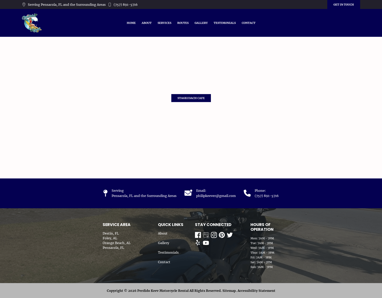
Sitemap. (229, 291)
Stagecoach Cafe (191, 98)
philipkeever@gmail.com (216, 196)
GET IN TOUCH (343, 4)
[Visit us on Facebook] (198, 235)
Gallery (201, 23)
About (147, 23)
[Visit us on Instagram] (214, 235)
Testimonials (225, 23)
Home (131, 23)
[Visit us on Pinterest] (222, 235)
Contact (248, 23)
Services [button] (164, 23)
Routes (183, 23)
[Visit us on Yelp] (198, 243)
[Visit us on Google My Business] (206, 235)
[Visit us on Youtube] (206, 243)
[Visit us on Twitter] (230, 235)
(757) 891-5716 (126, 5)
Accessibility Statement (256, 291)
